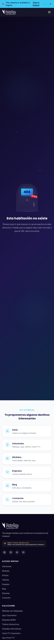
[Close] (50, 4)
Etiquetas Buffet (9, 620)
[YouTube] (23, 552)
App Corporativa (9, 615)
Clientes (5, 580)
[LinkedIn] (4, 552)
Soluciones (6, 566)
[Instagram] (10, 552)
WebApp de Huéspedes (12, 611)
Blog (4, 589)
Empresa (6, 593)
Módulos (5, 571)
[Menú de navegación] (49, 12)
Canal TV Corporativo (11, 633)
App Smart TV (8, 638)
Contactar (6, 598)
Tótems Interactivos (10, 624)
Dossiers (5, 584)
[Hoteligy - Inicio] (9, 12)
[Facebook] (17, 552)
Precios (5, 575)
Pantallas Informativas (11, 629)
